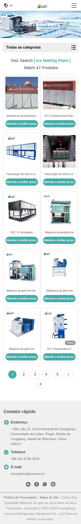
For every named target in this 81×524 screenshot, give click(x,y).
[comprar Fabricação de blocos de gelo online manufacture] (59, 151)
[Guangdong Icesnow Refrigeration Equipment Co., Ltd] (42, 5)
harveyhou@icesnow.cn (28, 473)
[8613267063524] (44, 485)
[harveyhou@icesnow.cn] (53, 485)
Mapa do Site (49, 497)
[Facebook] (36, 485)
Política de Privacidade (20, 497)
